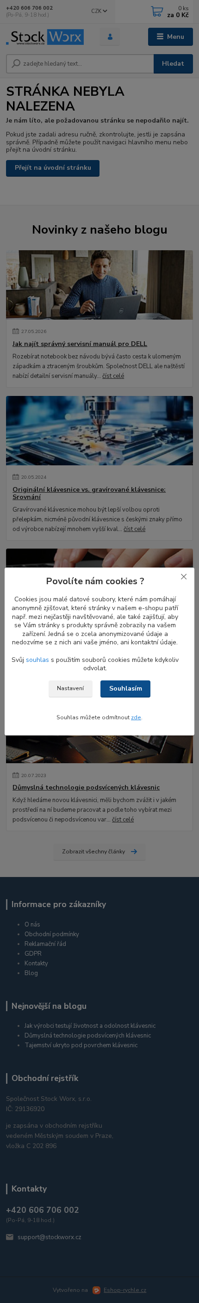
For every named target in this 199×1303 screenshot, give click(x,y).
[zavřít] (184, 576)
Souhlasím (125, 688)
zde (136, 717)
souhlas (37, 659)
